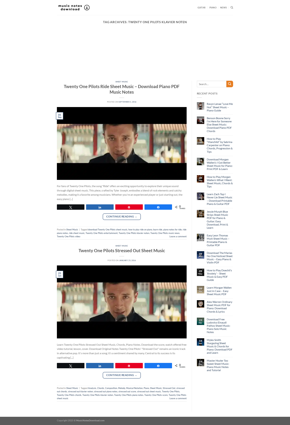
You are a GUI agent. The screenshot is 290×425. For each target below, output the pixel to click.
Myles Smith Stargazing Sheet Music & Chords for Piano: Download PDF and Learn (219, 346)
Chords (100, 388)
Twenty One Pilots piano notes (128, 395)
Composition (111, 388)
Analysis (92, 388)
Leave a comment (178, 236)
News (223, 7)
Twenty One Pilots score (156, 395)
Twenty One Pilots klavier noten (134, 233)
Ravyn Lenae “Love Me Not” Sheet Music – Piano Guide (220, 107)
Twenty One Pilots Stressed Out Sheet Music (122, 250)
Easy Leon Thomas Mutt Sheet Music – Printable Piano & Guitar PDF (218, 240)
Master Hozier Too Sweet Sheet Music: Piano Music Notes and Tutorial (218, 365)
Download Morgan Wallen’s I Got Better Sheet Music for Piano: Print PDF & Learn (220, 164)
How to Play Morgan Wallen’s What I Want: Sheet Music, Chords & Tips (220, 181)
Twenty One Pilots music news (165, 233)
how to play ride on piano (140, 229)
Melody (121, 388)
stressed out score (127, 391)
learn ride (157, 229)
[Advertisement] (145, 55)
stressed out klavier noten (80, 391)
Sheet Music (121, 82)
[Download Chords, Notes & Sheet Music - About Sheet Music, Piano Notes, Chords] (73, 7)
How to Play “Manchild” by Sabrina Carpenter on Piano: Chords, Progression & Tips (220, 145)
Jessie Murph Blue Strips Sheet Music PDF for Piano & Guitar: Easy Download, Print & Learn (217, 219)
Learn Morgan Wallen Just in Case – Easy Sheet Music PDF (219, 290)
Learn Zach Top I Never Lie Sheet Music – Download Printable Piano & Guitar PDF (219, 198)
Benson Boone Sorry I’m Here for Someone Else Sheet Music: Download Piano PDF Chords (219, 124)
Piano (212, 7)
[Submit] (229, 84)
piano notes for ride (172, 229)
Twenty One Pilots (171, 391)
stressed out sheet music (149, 391)
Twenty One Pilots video (68, 236)
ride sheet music (77, 233)
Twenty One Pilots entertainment (102, 233)
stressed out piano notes (105, 391)
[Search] (232, 7)
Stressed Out (169, 388)
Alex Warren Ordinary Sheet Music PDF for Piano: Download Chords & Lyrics (219, 306)
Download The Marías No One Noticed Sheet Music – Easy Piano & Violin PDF (220, 257)
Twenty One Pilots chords (69, 395)
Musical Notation (134, 388)
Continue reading (121, 216)
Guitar (202, 7)
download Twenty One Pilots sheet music (107, 229)
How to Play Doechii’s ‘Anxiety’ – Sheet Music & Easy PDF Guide (219, 275)
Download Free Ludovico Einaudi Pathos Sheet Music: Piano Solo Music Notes (218, 326)
